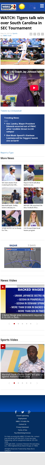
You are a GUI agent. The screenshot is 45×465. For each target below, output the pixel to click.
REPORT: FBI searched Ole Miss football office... (33, 206)
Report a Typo (7, 152)
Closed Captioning (22, 416)
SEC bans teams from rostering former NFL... (10, 184)
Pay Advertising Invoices (22, 433)
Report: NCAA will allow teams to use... (32, 184)
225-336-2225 (19, 438)
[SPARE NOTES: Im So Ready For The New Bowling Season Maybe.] (11, 218)
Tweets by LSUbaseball (11, 110)
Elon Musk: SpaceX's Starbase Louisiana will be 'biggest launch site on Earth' (22, 138)
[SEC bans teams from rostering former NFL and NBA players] (11, 173)
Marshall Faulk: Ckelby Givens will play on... (10, 206)
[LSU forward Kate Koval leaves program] (33, 218)
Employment (22, 419)
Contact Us (22, 424)
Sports (15, 33)
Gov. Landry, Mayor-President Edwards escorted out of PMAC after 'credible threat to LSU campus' (21, 127)
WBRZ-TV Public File (22, 421)
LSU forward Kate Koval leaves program (32, 229)
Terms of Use (22, 430)
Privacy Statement (22, 427)
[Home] (9, 7)
